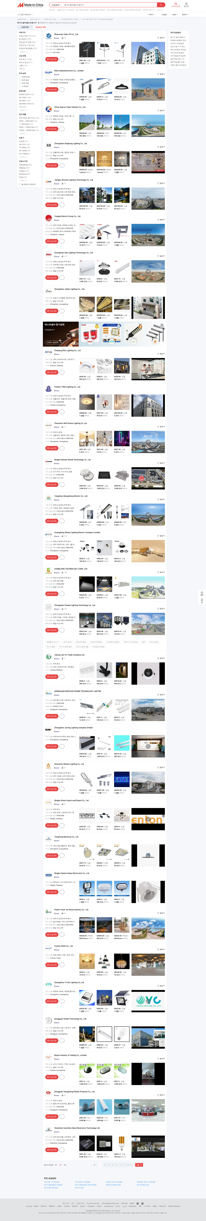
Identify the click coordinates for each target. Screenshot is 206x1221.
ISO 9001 (24, 100)
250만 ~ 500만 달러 (28, 121)
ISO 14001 (25, 97)
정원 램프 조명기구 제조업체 (146, 1182)
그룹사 (23, 65)
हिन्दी (140, 1206)
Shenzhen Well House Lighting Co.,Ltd (70, 423)
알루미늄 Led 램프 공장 (113, 1185)
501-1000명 (24, 153)
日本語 (59, 1206)
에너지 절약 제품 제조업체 (180, 37)
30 (60, 1165)
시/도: (47, 82)
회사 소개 (66, 1203)
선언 (72, 1203)
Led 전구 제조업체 (177, 43)
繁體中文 (52, 1206)
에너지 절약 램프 (65, 647)
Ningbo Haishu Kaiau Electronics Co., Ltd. (72, 873)
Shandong (24, 174)
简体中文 (44, 1206)
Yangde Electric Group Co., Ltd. (67, 216)
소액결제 (24, 86)
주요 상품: (49, 46)
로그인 (186, 6)
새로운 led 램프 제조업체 (115, 10)
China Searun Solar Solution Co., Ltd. (70, 107)
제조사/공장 (25, 62)
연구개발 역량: (50, 49)
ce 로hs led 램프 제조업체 (132, 10)
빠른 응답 (25, 80)
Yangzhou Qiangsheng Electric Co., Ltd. (71, 496)
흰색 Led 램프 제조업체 (179, 49)
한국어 (118, 1206)
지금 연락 (53, 59)
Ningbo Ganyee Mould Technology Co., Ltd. (72, 459)
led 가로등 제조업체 (82, 10)
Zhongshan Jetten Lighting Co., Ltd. (69, 289)
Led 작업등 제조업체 (177, 56)
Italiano (99, 1206)
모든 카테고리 (25, 14)
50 (65, 1165)
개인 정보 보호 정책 (93, 1203)
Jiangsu (24, 171)
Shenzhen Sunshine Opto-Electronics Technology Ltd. (77, 1128)
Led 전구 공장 (79, 1188)
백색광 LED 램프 (99, 647)
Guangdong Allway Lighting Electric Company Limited (77, 532)
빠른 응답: (49, 119)
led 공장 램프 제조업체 (97, 10)
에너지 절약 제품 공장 (51, 1188)
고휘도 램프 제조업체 (178, 65)
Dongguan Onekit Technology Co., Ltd (70, 1018)
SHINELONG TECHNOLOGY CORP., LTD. (71, 569)
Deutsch (82, 1206)
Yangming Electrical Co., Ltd (66, 836)
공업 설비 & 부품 (27, 42)
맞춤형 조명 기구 (53, 642)
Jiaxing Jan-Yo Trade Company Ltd (69, 654)
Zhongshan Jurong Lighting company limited (73, 727)
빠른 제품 (124, 1203)
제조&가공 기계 (27, 45)
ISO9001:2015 (26, 94)
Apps (174, 14)
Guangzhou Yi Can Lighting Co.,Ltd (69, 982)
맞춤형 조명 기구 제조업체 (65, 10)
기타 (22, 68)
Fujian (23, 177)
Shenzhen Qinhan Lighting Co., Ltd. (69, 764)
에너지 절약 (154, 642)
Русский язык (108, 1206)
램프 (143, 642)
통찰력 (132, 1203)
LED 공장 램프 (81, 642)
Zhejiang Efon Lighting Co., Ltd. (67, 350)
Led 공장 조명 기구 (149, 10)
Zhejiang (24, 168)
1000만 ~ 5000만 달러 (29, 130)
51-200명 (24, 147)
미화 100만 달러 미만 (29, 118)
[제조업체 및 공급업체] (30, 4)
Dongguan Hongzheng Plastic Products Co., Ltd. (74, 1091)
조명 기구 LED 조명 (131, 642)
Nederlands (132, 1206)
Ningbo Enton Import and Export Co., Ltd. (71, 800)
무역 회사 (25, 59)
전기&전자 (25, 39)
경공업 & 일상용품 (28, 48)
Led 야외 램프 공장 (143, 1185)
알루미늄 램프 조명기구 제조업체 (182, 62)
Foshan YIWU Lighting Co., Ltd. (67, 387)
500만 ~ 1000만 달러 (28, 127)
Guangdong (25, 165)
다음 (137, 1165)
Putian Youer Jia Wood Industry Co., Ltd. (71, 909)
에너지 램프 (51, 647)
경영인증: (48, 52)
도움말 (164, 14)
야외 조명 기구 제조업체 (51, 1182)
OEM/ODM (25, 77)
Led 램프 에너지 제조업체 (114, 1182)
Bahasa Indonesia (174, 1206)
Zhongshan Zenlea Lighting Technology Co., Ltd (74, 605)
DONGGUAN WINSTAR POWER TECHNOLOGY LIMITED (77, 691)
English (36, 1206)
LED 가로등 (67, 642)
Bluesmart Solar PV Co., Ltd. (66, 34)
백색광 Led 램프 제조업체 (179, 40)
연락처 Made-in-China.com (110, 1203)
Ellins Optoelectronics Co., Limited (68, 70)
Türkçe (155, 1206)
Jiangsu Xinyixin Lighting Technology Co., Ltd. (73, 180)
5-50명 (23, 141)
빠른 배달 (25, 83)
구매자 (150, 14)
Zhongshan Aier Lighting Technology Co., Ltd (73, 252)
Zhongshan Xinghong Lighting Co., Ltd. (70, 143)
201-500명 (24, 150)
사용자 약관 (80, 1203)
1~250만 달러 (26, 124)
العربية (124, 1206)
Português (91, 1206)
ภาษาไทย (147, 1206)
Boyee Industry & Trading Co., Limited (70, 1055)
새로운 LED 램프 (96, 642)
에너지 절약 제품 (82, 647)
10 (56, 1165)
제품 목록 (25, 27)
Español (74, 1206)
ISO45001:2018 (26, 104)
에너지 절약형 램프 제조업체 (53, 1185)
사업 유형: (49, 43)
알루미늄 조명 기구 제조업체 (180, 59)
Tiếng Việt (162, 1206)
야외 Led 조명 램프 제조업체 (180, 53)
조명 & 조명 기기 (27, 36)
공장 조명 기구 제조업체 (179, 46)
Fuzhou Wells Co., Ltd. (63, 946)
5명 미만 (24, 144)
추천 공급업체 (175, 32)
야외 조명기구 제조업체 (82, 1182)
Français (67, 1206)
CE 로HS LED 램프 (113, 642)
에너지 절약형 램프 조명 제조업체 (85, 1185)
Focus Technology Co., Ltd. (105, 1211)
